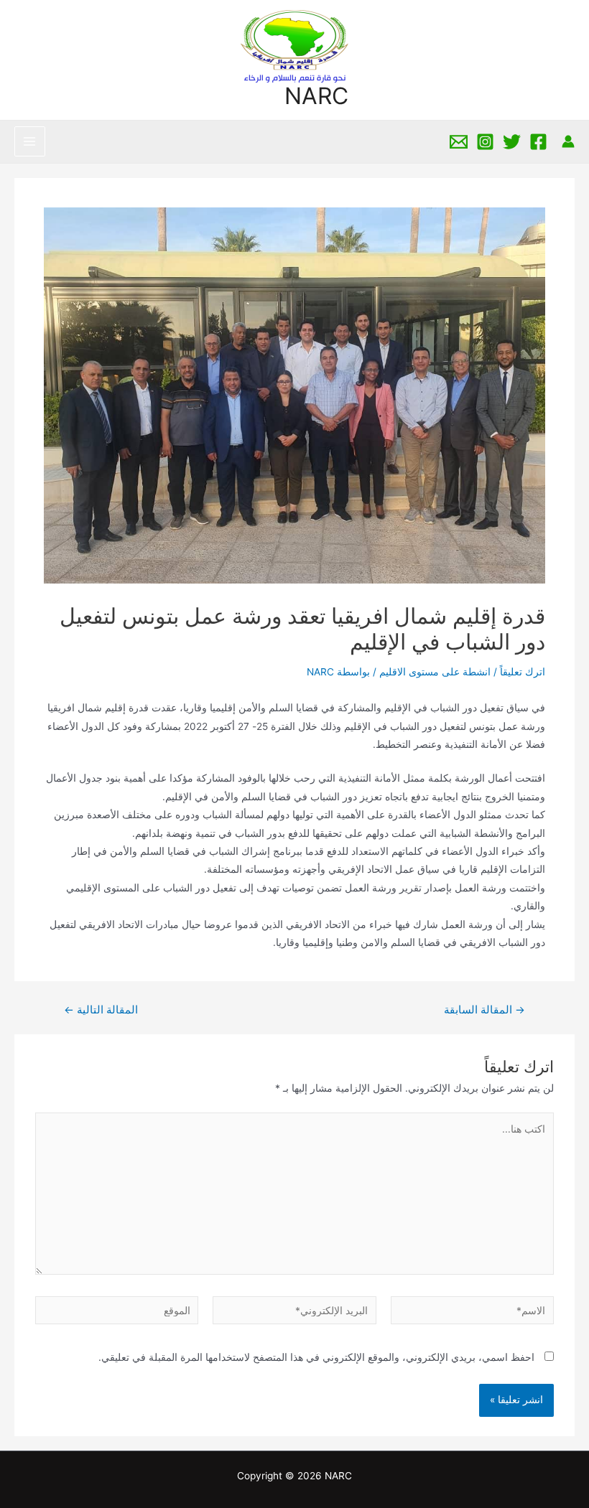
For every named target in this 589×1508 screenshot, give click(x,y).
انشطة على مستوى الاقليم (435, 672)
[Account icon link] (568, 141)
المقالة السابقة (484, 1010)
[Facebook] (538, 142)
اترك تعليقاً (522, 672)
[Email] (459, 142)
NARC (316, 96)
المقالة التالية (101, 1010)
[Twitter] (512, 142)
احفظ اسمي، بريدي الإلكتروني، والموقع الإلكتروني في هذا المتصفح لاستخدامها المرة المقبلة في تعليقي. (316, 1357)
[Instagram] (485, 142)
